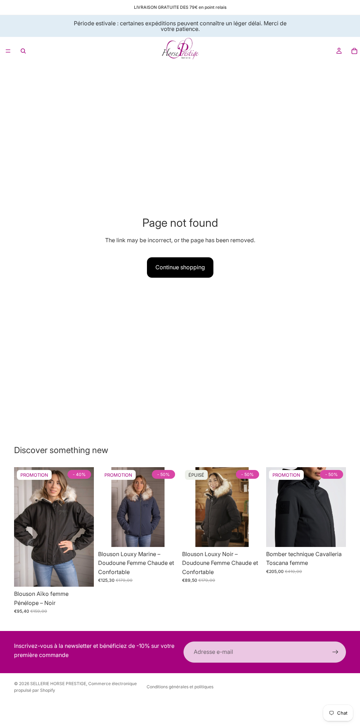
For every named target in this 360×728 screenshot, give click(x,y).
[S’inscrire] (335, 652)
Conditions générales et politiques (180, 686)
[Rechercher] (23, 51)
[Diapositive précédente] (22, 527)
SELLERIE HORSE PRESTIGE (58, 683)
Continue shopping (180, 267)
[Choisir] (83, 575)
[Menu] (8, 51)
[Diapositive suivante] (86, 527)
